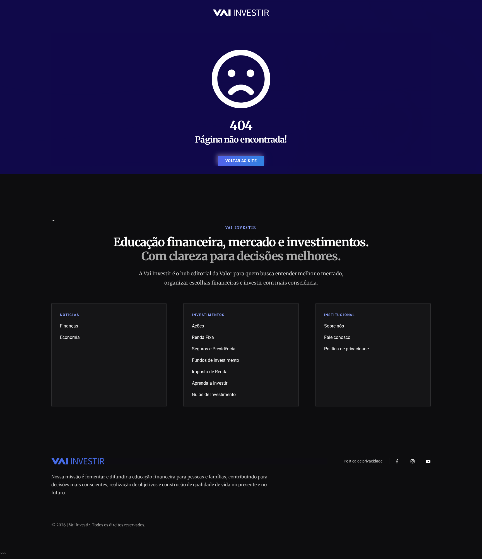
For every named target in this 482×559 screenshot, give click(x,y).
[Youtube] (428, 461)
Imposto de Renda (210, 371)
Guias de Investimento (214, 394)
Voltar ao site (241, 160)
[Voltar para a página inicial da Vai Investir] (241, 12)
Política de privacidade (346, 348)
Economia (70, 337)
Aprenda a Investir (209, 383)
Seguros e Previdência (213, 348)
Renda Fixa (203, 337)
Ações (198, 326)
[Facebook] (397, 461)
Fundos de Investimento (215, 360)
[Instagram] (412, 461)
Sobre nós (334, 326)
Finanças (69, 326)
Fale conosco (337, 337)
